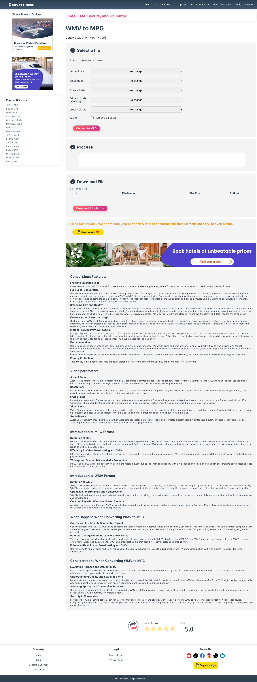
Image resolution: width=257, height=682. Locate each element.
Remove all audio (106, 117)
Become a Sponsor (38, 664)
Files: (73, 60)
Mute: (74, 117)
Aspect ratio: (78, 71)
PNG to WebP (13, 139)
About (38, 655)
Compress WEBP (14, 124)
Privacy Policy (116, 660)
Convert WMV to (76, 37)
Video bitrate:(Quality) (78, 100)
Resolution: (77, 80)
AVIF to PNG (12, 146)
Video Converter (222, 4)
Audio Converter (244, 4)
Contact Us (38, 669)
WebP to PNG (13, 131)
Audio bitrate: (78, 109)
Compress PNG (14, 120)
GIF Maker (165, 4)
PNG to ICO (12, 150)
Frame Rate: (78, 90)
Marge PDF (11, 112)
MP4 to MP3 (12, 154)
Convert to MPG (86, 128)
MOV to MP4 (12, 157)
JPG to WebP (13, 135)
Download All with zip (90, 208)
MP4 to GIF (12, 161)
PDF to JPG (12, 109)
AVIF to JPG (12, 142)
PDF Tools (150, 4)
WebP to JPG (13, 127)
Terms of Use (115, 655)
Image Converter (199, 4)
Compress (180, 4)
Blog (38, 660)
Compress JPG (13, 116)
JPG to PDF (12, 105)
